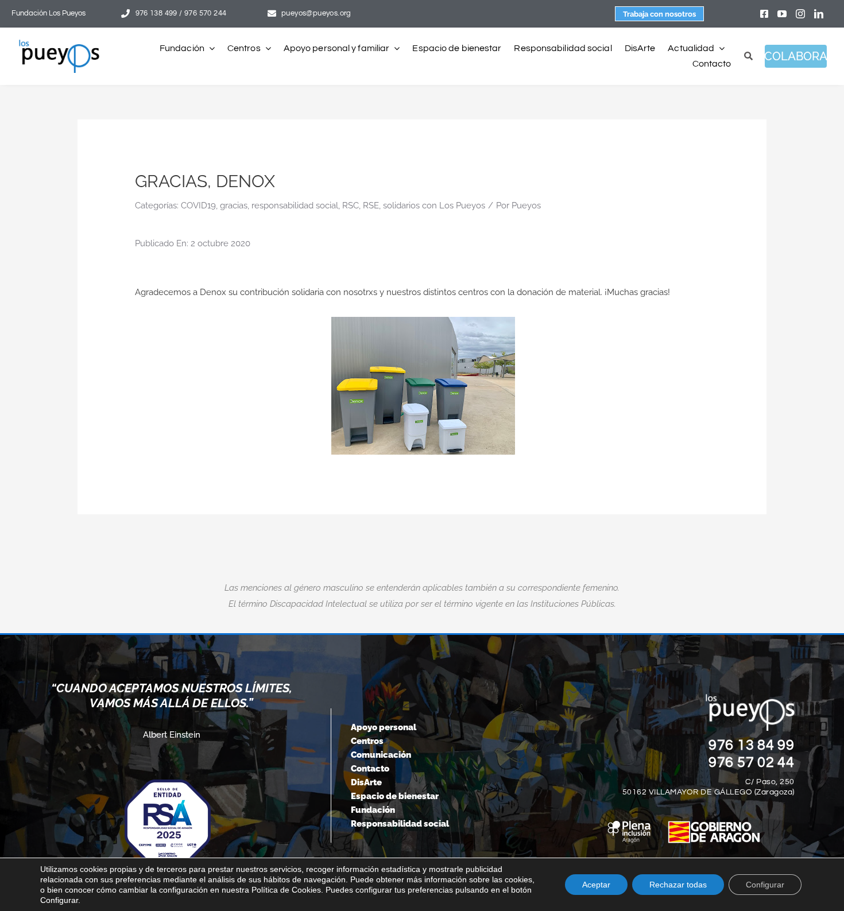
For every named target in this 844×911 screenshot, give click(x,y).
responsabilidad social (294, 205)
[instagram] (800, 13)
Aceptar (596, 884)
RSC (350, 205)
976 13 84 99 (752, 745)
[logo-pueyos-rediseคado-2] (59, 43)
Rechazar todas (678, 884)
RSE (371, 205)
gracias (233, 205)
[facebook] (764, 13)
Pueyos (526, 205)
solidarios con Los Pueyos (434, 205)
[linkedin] (818, 13)
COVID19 (198, 205)
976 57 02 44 (752, 762)
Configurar (765, 884)
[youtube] (782, 13)
